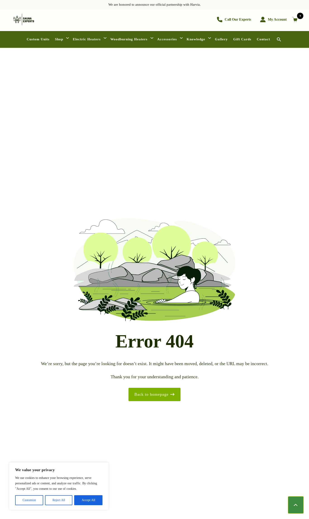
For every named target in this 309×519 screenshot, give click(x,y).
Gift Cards (242, 39)
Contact (263, 39)
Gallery (221, 39)
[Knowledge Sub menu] (210, 39)
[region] (59, 486)
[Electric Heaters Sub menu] (105, 39)
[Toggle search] (279, 39)
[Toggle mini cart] (295, 19)
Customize (29, 500)
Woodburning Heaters (128, 39)
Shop (59, 39)
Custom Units (38, 39)
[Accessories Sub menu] (182, 39)
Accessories (167, 39)
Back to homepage (151, 394)
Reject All (58, 500)
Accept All (88, 500)
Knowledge (196, 39)
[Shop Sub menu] (68, 39)
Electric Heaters (87, 39)
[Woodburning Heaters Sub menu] (152, 39)
